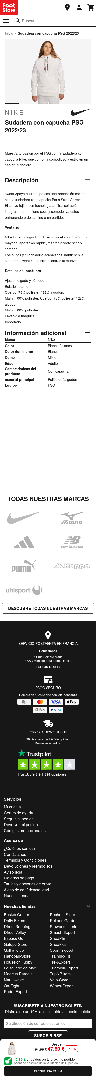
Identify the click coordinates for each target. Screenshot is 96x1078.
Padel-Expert (15, 991)
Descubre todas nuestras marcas (48, 608)
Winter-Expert (62, 985)
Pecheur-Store (62, 914)
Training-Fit (60, 956)
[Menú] (6, 21)
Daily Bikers (14, 920)
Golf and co (14, 950)
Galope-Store (15, 944)
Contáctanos (48, 651)
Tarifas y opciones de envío (27, 884)
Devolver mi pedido (21, 824)
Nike (15, 112)
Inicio (9, 33)
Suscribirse (48, 1035)
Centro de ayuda (18, 813)
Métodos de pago (19, 878)
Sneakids (58, 944)
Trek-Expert (60, 962)
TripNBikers (60, 974)
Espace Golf (14, 938)
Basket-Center (16, 914)
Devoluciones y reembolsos (28, 866)
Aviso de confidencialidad (26, 890)
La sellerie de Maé (20, 968)
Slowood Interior (64, 926)
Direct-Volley (15, 932)
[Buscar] (18, 20)
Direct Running (17, 926)
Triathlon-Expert (64, 968)
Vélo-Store (59, 980)
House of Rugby (18, 962)
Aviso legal (13, 872)
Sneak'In (57, 938)
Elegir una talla (48, 1071)
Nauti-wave (14, 980)
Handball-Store (17, 956)
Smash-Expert (62, 932)
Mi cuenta (12, 807)
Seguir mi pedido (19, 819)
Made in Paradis (18, 974)
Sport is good (61, 950)
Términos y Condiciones (25, 860)
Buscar (28, 21)
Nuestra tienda (17, 895)
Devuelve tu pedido (48, 743)
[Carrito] (91, 7)
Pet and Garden (64, 920)
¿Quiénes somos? (20, 848)
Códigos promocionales (25, 830)
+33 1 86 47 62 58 (48, 666)
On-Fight (11, 985)
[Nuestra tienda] (67, 7)
